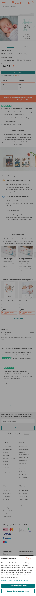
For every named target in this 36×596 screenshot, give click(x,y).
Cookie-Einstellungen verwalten (18, 591)
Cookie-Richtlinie (7, 580)
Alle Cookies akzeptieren (18, 585)
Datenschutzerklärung (20, 580)
